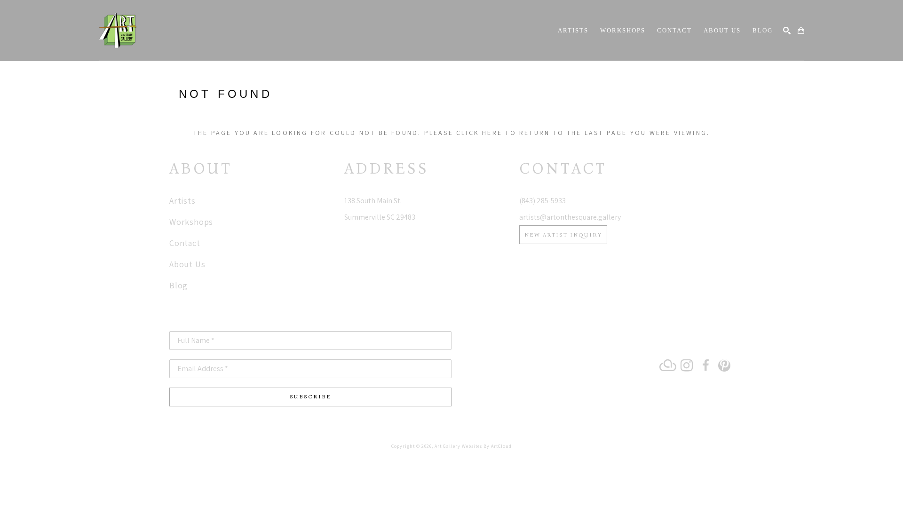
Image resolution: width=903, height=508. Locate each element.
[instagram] (687, 365)
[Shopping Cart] (801, 30)
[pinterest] (724, 365)
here (492, 132)
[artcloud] (668, 365)
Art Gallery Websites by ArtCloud (473, 446)
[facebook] (705, 365)
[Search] (787, 30)
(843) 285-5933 (542, 201)
